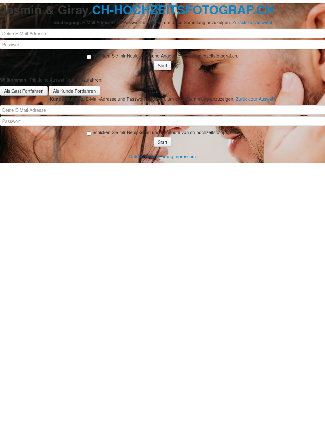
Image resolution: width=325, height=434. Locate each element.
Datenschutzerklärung (151, 156)
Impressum (184, 156)
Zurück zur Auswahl (252, 22)
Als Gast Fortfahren (23, 91)
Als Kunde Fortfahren (74, 91)
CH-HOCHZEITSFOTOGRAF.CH (183, 9)
